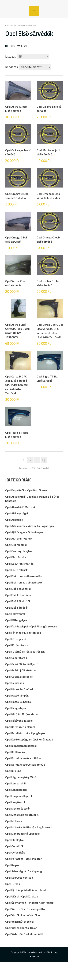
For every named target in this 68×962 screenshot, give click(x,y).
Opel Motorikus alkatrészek (22, 815)
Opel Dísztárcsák (15, 557)
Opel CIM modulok (16, 545)
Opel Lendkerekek (16, 790)
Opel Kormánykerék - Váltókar (24, 758)
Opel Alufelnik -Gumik (18, 538)
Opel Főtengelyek (15, 639)
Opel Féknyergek (15, 614)
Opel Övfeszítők (15, 852)
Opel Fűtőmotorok (16, 645)
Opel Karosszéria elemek (20, 727)
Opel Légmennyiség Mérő (20, 777)
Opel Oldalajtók (14, 840)
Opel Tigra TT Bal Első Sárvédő (47, 378)
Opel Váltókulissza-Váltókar (22, 915)
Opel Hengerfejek (15, 708)
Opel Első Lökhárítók (18, 601)
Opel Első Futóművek (18, 595)
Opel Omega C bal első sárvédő (16, 239)
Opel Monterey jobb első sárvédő (48, 152)
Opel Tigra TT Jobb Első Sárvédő (16, 435)
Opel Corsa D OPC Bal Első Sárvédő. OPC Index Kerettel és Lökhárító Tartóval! (50, 331)
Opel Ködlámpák (15, 752)
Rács (11, 46)
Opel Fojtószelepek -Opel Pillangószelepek (31, 626)
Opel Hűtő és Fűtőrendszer (21, 714)
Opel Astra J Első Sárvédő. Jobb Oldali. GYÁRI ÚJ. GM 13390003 (17, 331)
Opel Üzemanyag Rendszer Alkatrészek (29, 903)
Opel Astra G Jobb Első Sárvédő (16, 108)
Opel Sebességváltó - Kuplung (23, 871)
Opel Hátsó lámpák (17, 695)
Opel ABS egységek (17, 513)
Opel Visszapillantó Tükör (21, 928)
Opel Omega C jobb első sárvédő (48, 239)
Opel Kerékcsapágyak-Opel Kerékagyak (29, 739)
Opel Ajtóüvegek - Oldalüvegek (24, 532)
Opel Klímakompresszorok (21, 746)
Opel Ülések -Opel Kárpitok (21, 896)
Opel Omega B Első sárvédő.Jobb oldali (48, 196)
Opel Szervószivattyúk (19, 877)
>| (44, 460)
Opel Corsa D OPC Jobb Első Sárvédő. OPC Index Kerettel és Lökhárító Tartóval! (16, 384)
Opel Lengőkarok (15, 802)
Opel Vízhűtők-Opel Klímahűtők (24, 934)
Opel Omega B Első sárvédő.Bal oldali (16, 196)
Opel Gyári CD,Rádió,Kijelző (21, 664)
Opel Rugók (12, 865)
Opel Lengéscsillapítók (19, 796)
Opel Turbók (12, 884)
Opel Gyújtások (14, 683)
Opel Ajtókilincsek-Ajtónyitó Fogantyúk (29, 526)
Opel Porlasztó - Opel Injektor (23, 859)
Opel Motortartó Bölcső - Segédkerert (28, 827)
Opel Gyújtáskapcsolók (19, 677)
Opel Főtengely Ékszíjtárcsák (23, 633)
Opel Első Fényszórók (18, 589)
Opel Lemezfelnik (15, 783)
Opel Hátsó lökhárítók (18, 702)
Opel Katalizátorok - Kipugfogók (25, 733)
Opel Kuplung (13, 771)
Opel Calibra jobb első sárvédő (18, 152)
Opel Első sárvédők (27, 25)
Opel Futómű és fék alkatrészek (25, 651)
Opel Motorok (13, 821)
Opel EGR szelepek (16, 570)
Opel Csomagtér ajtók (18, 551)
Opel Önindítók (14, 846)
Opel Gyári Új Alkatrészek (20, 670)
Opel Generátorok (16, 658)
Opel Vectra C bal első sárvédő (15, 283)
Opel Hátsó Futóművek (19, 689)
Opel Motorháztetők (17, 808)
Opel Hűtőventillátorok (19, 720)
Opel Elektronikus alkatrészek (23, 582)
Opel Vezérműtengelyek (19, 921)
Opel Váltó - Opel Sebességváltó (25, 909)
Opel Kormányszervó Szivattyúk (25, 764)
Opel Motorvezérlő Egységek (22, 834)
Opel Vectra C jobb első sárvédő (48, 283)
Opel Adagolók (14, 520)
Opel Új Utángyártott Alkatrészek (26, 890)
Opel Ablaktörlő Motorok (20, 507)
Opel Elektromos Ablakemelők (23, 576)
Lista (23, 46)
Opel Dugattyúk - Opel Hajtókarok (26, 490)
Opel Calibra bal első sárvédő (49, 108)
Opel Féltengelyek (16, 620)
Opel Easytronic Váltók (19, 564)
